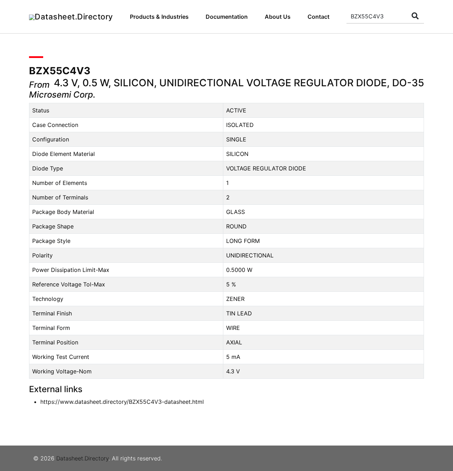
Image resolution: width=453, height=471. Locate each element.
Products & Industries (159, 16)
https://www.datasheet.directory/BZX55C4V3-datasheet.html (122, 401)
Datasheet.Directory (82, 458)
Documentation (227, 16)
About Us (278, 16)
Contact (318, 16)
